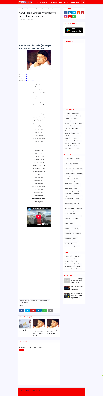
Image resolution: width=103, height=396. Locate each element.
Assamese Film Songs (26, 8)
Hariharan (75, 123)
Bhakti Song (67, 258)
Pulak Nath (67, 228)
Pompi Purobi (68, 218)
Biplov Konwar (68, 178)
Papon (73, 133)
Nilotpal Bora (67, 211)
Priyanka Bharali (68, 226)
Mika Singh (67, 128)
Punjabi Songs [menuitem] (75, 2)
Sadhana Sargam (68, 140)
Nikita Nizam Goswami (69, 208)
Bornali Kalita (75, 178)
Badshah (73, 120)
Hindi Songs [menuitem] (43, 2)
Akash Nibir (77, 158)
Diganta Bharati (68, 183)
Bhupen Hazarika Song (45, 300)
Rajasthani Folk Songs (69, 268)
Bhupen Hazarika (31, 75)
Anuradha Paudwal (76, 115)
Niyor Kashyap (75, 211)
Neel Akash (76, 206)
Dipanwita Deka (77, 183)
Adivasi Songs (68, 256)
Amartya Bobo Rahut (69, 161)
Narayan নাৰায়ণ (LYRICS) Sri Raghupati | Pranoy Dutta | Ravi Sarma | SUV (77, 280)
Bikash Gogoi (67, 176)
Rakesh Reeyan (74, 228)
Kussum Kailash (78, 198)
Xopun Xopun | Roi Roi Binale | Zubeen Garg (24, 330)
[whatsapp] (74, 16)
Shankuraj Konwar (77, 233)
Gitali (72, 186)
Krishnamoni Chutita (69, 198)
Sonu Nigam (67, 143)
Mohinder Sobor (68, 203)
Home (20, 8)
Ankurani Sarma (79, 161)
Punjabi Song (78, 266)
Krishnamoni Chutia (78, 196)
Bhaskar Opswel (68, 171)
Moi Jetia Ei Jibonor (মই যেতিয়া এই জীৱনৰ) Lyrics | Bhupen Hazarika (52, 331)
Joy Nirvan (76, 188)
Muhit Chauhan (75, 128)
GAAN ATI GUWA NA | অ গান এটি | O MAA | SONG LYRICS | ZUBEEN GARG (77, 288)
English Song (67, 261)
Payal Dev (79, 133)
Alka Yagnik (67, 115)
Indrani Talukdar (68, 188)
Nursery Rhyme (77, 263)
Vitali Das (67, 243)
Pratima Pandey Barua (69, 223)
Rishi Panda (77, 135)
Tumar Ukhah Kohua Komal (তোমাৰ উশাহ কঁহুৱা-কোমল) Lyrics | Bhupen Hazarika (38, 332)
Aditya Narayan (75, 113)
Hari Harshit (77, 186)
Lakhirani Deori (68, 201)
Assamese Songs (34, 300)
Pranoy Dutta (75, 218)
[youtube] (70, 16)
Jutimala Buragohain (76, 191)
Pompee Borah (68, 216)
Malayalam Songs (68, 263)
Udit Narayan (77, 145)
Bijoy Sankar (79, 173)
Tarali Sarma (67, 241)
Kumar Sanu (78, 125)
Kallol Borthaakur (68, 193)
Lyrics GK (22, 19)
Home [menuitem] (36, 2)
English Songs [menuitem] (53, 2)
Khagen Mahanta (68, 196)
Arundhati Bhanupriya (69, 168)
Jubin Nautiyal (68, 125)
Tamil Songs (78, 268)
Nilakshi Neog (79, 208)
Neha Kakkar (67, 133)
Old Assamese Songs (24, 302)
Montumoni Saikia (68, 206)
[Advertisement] (39, 33)
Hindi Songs (74, 261)
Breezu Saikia (68, 181)
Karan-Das (76, 193)
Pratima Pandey (68, 221)
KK (73, 125)
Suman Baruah (68, 238)
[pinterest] (82, 12)
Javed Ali (81, 123)
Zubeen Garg (76, 148)
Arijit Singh (67, 118)
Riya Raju (67, 138)
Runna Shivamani (74, 138)
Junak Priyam (67, 191)
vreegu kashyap (76, 246)
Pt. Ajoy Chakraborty (69, 135)
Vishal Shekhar (68, 148)
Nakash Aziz (67, 130)
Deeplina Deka (76, 181)
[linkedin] (70, 12)
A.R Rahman (67, 113)
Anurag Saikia (68, 163)
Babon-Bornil (79, 168)
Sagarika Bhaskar (74, 231)
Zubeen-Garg (68, 246)
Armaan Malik (74, 118)
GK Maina (67, 186)
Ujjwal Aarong (75, 241)
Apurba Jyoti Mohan (69, 166)
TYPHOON (75, 238)
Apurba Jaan (75, 163)
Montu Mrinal (76, 203)
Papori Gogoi (72, 213)
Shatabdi (67, 236)
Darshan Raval (68, 123)
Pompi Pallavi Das (77, 216)
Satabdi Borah (68, 233)
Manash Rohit (76, 201)
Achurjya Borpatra (69, 158)
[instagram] (65, 16)
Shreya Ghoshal (77, 140)
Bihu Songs (74, 258)
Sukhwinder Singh (76, 143)
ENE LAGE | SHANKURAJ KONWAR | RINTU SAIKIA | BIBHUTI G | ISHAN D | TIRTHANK (77, 296)
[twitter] (74, 12)
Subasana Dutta (74, 236)
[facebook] (65, 12)
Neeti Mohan (75, 130)
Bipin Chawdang (75, 176)
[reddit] (78, 12)
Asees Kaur (67, 120)
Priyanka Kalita (77, 226)
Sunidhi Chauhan (68, 145)
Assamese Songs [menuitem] (63, 2)
